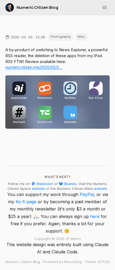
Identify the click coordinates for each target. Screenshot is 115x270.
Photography (61, 37)
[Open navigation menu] (104, 7)
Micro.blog (73, 262)
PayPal (87, 194)
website (38, 188)
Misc (81, 37)
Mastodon (44, 184)
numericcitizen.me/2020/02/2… (33, 67)
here (94, 216)
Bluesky (70, 184)
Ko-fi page (26, 201)
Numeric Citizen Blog (37, 7)
